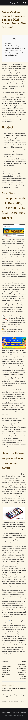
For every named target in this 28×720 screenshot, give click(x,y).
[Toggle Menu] (2, 3)
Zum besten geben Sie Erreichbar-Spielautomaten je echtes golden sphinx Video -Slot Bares (6, 671)
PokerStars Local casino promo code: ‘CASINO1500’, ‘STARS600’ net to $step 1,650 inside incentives (15, 48)
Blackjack (8, 43)
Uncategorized (7, 8)
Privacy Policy (16, 712)
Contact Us (23, 712)
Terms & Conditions (6, 712)
